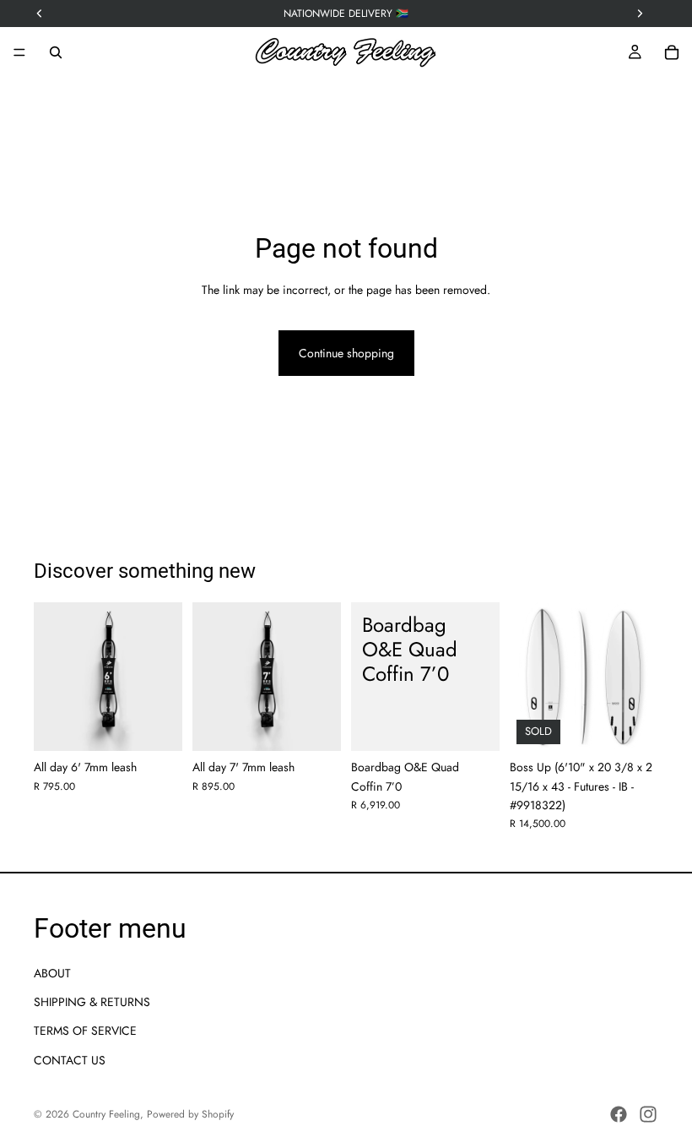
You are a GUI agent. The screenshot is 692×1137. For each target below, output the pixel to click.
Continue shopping (346, 353)
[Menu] (19, 52)
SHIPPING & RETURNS (92, 1001)
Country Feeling (106, 1114)
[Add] (156, 725)
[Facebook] (618, 1114)
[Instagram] (648, 1114)
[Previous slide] (528, 676)
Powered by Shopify (190, 1114)
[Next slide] (639, 676)
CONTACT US (69, 1060)
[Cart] (671, 52)
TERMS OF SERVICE (85, 1031)
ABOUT (52, 973)
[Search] (55, 52)
